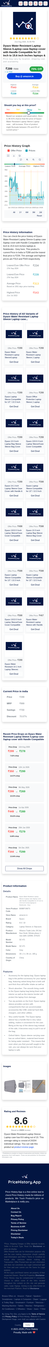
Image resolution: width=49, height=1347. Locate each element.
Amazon (20, 1296)
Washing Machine (9, 1306)
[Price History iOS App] (36, 4)
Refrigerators (39, 1306)
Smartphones (7, 1299)
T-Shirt (42, 1309)
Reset (39, 216)
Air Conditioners (8, 1309)
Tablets (21, 1306)
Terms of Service (18, 1223)
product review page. (24, 1147)
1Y (20, 212)
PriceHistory (6, 6)
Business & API (18, 1226)
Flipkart (29, 1296)
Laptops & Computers (22, 1299)
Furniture (30, 1302)
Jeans (36, 1309)
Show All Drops (24, 868)
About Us (15, 1208)
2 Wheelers (20, 1309)
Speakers (37, 1296)
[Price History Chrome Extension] (41, 4)
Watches (28, 1306)
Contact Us (16, 1212)
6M (27, 212)
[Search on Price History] (45, 4)
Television (39, 1302)
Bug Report (16, 1216)
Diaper (35, 1299)
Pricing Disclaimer (19, 1230)
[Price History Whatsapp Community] (26, 4)
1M (40, 212)
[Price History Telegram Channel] (21, 4)
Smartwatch (20, 1302)
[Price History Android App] (31, 4)
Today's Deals (17, 1237)
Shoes (29, 1309)
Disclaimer (16, 1234)
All (14, 212)
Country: (18, 1325)
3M (33, 212)
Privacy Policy (17, 1219)
